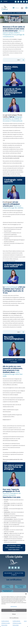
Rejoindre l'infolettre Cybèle (14, 574)
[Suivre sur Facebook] (16, 2)
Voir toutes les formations (14, 12)
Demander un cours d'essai (14, 361)
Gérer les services (14, 606)
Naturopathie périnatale (7, 591)
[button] (26, 594)
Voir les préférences (14, 617)
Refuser (14, 614)
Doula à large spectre (7, 586)
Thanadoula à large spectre (20, 586)
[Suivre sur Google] (27, 2)
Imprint (25, 621)
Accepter (14, 610)
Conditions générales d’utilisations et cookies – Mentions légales (5, 623)
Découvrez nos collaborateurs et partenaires (14, 547)
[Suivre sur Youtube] (21, 2)
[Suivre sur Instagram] (18, 2)
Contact (5, 1)
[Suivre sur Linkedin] (24, 2)
